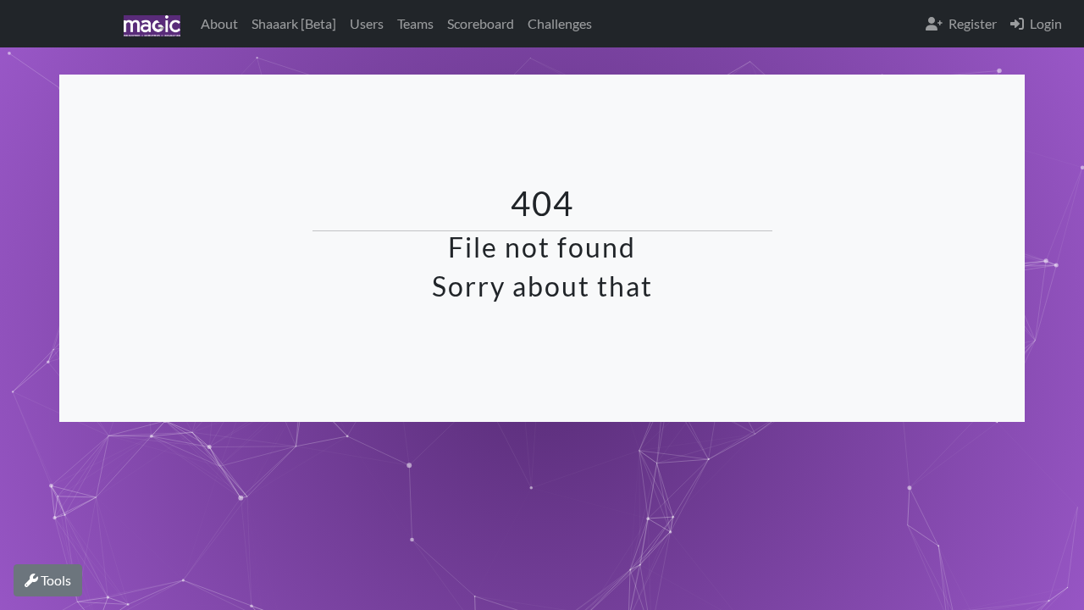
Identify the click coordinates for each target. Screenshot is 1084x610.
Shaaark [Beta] (294, 23)
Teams (415, 23)
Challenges (560, 23)
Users (367, 23)
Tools (54, 580)
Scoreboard (480, 23)
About (219, 23)
